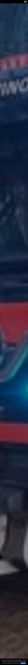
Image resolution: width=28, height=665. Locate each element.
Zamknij (23, 663)
